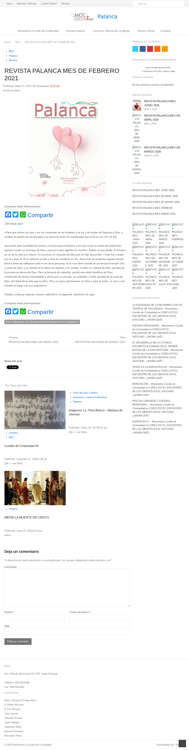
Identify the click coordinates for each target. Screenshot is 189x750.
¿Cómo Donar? (49, 3)
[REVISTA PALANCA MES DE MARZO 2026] (136, 160)
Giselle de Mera (11, 90)
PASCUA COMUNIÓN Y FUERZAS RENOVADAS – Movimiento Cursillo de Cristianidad (153, 405)
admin (7, 535)
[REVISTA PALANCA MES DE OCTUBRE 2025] (178, 256)
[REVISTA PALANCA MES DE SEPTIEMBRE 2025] (138, 279)
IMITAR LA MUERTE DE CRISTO (26, 517)
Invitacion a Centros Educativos (90, 397)
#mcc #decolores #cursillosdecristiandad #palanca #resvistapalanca (42, 321)
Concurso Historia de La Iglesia (111, 30)
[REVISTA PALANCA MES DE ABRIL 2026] (136, 128)
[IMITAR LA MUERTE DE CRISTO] (35, 488)
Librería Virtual (145, 30)
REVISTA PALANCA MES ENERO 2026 (153, 213)
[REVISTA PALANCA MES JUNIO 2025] (178, 279)
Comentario (10, 567)
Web (6, 626)
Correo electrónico (80, 612)
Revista (65, 3)
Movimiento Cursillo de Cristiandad (38, 30)
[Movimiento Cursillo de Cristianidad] (94, 17)
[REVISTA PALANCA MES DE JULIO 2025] (165, 277)
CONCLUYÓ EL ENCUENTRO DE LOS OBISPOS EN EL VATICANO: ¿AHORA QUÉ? (155, 316)
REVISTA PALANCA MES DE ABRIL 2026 (155, 196)
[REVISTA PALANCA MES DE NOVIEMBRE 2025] (165, 256)
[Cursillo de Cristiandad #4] (35, 410)
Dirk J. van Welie (13, 463)
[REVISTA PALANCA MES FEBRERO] (178, 232)
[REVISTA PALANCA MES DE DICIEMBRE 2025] (151, 256)
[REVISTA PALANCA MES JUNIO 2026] (136, 105)
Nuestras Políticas (27, 3)
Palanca (13, 55)
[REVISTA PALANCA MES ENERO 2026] (138, 256)
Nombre (9, 612)
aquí (20, 223)
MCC (11, 51)
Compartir (40, 215)
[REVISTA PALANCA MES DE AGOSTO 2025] (151, 279)
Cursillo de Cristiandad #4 (21, 445)
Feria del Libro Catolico (85, 392)
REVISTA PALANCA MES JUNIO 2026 (153, 190)
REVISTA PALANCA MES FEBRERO (152, 208)
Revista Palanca (75, 30)
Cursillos (13, 432)
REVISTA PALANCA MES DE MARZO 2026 (156, 202)
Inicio (9, 3)
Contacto (165, 30)
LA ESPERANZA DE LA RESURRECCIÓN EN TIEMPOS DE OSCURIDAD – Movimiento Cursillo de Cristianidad (157, 309)
